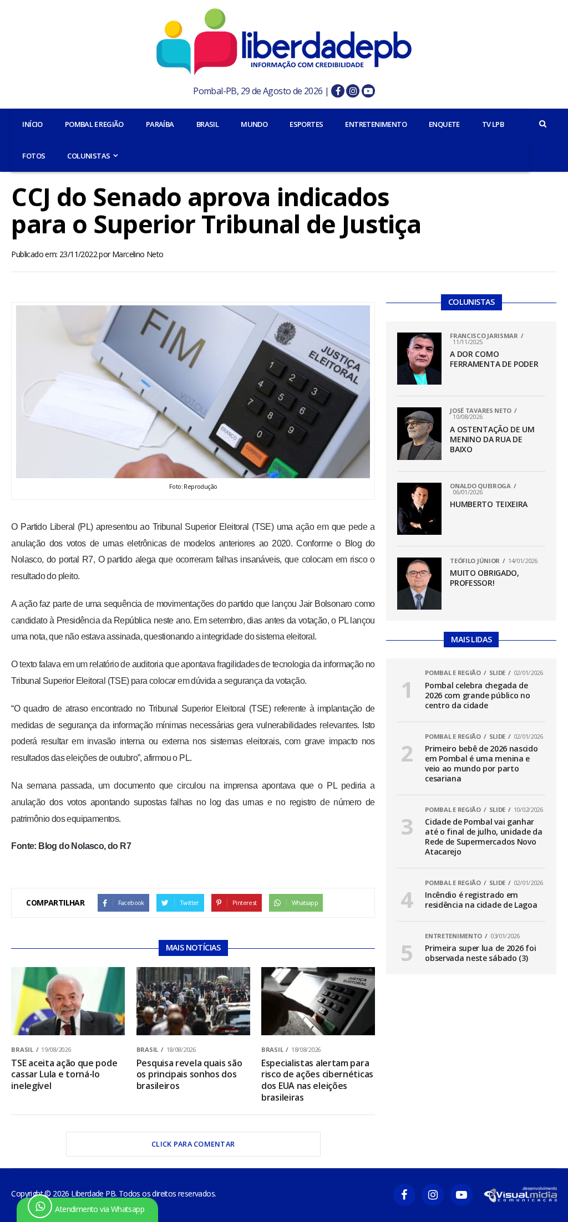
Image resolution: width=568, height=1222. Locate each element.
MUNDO (254, 124)
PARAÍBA (160, 124)
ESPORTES (306, 124)
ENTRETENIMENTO (376, 124)
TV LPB (493, 124)
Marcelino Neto (138, 254)
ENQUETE (444, 124)
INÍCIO (32, 124)
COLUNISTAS (88, 156)
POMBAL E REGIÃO (94, 124)
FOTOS (33, 156)
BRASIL (207, 124)
